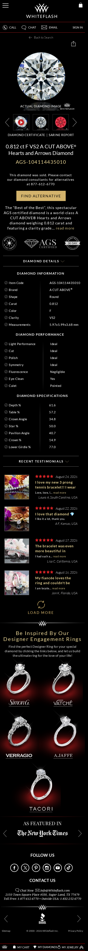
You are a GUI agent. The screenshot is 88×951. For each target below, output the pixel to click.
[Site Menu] (6, 5)
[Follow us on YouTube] (58, 871)
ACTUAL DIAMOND (41, 106)
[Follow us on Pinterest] (36, 871)
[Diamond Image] (41, 122)
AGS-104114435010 (65, 283)
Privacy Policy (75, 930)
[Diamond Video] (21, 122)
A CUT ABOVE (61, 290)
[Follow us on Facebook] (14, 871)
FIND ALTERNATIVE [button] (41, 196)
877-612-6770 (43, 184)
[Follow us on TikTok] (68, 871)
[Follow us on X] (25, 871)
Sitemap (6, 930)
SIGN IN (78, 27)
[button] (28, 29)
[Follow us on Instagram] (47, 871)
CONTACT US (42, 880)
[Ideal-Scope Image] (61, 122)
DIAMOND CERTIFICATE (26, 135)
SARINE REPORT (61, 135)
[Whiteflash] (42, 10)
